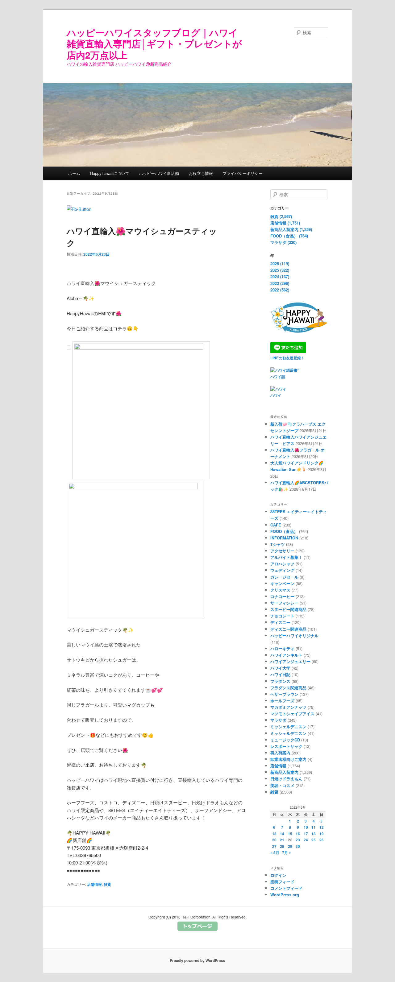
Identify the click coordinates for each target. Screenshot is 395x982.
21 (282, 840)
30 (298, 846)
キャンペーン (282, 583)
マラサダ (278, 720)
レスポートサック (286, 746)
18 (313, 833)
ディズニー (280, 622)
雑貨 (107, 884)
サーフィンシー (284, 603)
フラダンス (280, 681)
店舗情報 (94, 884)
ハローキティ (282, 648)
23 (298, 840)
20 (274, 840)
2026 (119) (279, 263)
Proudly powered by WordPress (197, 960)
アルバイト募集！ (286, 557)
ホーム (74, 173)
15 (290, 833)
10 (306, 827)
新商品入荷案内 (284, 772)
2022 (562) (279, 290)
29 (290, 846)
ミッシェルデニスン (288, 726)
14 (282, 833)
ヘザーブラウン (284, 694)
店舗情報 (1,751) (285, 223)
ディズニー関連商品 (288, 629)
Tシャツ (277, 544)
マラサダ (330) (283, 242)
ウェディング (282, 570)
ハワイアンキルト (286, 655)
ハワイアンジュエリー (290, 661)
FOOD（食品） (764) (289, 236)
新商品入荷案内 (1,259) (291, 229)
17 (306, 833)
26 (321, 840)
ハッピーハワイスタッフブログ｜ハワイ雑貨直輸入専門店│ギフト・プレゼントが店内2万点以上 (154, 43)
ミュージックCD (285, 740)
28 (282, 846)
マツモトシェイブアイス (292, 713)
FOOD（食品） (284, 531)
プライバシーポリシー (242, 173)
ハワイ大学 (280, 668)
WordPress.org (284, 894)
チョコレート (282, 616)
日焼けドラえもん (286, 779)
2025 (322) (279, 270)
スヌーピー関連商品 (288, 609)
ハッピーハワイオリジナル (294, 635)
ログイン (278, 875)
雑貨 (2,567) (281, 216)
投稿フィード (282, 882)
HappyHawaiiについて (109, 173)
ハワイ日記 (280, 674)
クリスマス (280, 590)
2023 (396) (279, 283)
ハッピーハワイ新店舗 (159, 173)
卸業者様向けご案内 (288, 759)
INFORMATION (284, 538)
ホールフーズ (282, 700)
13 (274, 833)
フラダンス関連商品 (288, 688)
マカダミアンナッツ (288, 707)
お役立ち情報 (201, 173)
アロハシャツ (282, 564)
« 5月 (274, 852)
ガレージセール (284, 577)
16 (298, 833)
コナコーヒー (282, 596)
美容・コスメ (282, 785)
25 (313, 840)
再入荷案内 (280, 753)
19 (321, 833)
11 (313, 827)
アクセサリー (282, 551)
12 (321, 827)
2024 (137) (279, 276)
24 (306, 840)
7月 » (286, 852)
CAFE (275, 525)
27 (274, 846)
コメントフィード (286, 888)
